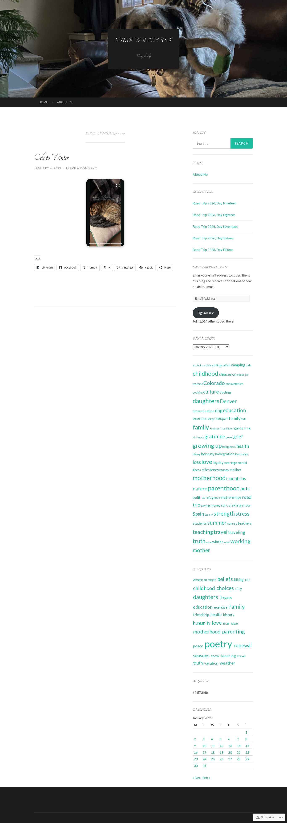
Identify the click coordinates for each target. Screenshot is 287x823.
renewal (243, 645)
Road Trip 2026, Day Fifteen (213, 250)
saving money (210, 505)
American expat (204, 580)
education (234, 410)
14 (239, 746)
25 (213, 759)
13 (230, 746)
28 (239, 759)
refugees (212, 497)
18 (213, 752)
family (201, 427)
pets (245, 488)
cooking (198, 392)
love (206, 461)
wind (209, 542)
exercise (200, 418)
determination (203, 411)
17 (204, 752)
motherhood (209, 477)
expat (212, 418)
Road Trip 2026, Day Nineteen (214, 203)
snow (246, 505)
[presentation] (94, 243)
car (247, 580)
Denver (228, 401)
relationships (230, 497)
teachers (245, 523)
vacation (211, 663)
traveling (236, 532)
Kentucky (241, 454)
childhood (205, 373)
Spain (198, 514)
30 (196, 766)
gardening (242, 428)
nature (200, 488)
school (226, 505)
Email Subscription (210, 267)
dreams (226, 597)
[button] (105, 212)
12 (221, 746)
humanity (201, 622)
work (227, 542)
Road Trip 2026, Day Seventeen (215, 226)
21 (239, 752)
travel (220, 532)
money (224, 470)
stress (242, 513)
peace (198, 646)
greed (229, 437)
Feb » (206, 778)
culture (211, 392)
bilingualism (222, 365)
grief (238, 436)
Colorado (214, 383)
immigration (224, 454)
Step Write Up (143, 40)
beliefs (225, 579)
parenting (233, 631)
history (228, 614)
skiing (236, 505)
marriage (230, 463)
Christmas (238, 374)
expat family (229, 418)
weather (227, 662)
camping (238, 365)
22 (247, 752)
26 (221, 759)
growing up (207, 445)
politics (199, 497)
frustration (227, 428)
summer (217, 522)
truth (199, 541)
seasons (201, 655)
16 (196, 752)
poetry (218, 643)
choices (225, 374)
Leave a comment (81, 168)
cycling (225, 392)
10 (204, 746)
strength (224, 513)
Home (43, 102)
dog (218, 410)
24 (204, 759)
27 (230, 759)
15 (247, 746)
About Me (65, 102)
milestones (210, 470)
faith (243, 419)
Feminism (215, 428)
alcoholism (199, 365)
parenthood (224, 488)
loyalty (218, 463)
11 (213, 746)
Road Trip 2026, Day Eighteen (214, 215)
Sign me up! (205, 313)
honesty (208, 454)
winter (217, 541)
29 (247, 759)
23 (196, 759)
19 (221, 752)
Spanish (209, 514)
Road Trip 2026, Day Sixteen (213, 238)
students (200, 523)
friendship (201, 614)
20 (230, 752)
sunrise (232, 523)
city (238, 588)
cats (249, 365)
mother (235, 470)
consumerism (234, 384)
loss (197, 462)
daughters (206, 400)
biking (209, 365)
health (242, 446)
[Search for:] (223, 143)
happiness (229, 446)
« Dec (197, 778)
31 (204, 766)
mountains (236, 478)
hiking (196, 454)
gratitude (214, 436)
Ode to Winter (51, 157)
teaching (203, 532)
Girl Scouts (198, 437)
